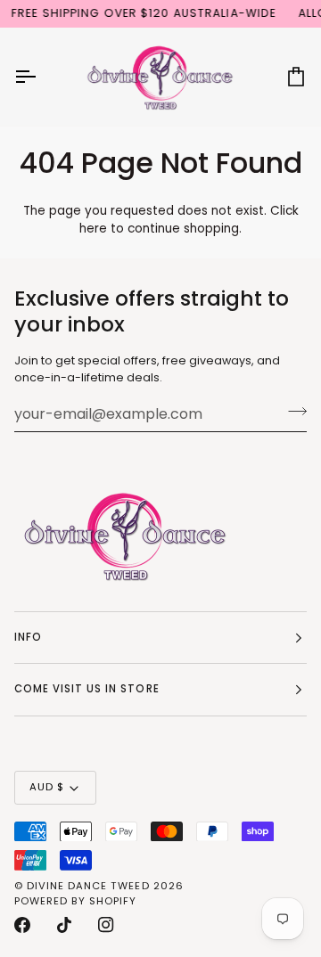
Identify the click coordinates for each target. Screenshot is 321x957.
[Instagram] (106, 925)
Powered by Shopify (75, 901)
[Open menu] (41, 77)
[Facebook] (22, 925)
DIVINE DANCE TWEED (88, 886)
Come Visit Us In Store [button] (87, 689)
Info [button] (28, 637)
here (93, 228)
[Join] (292, 411)
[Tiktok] (64, 925)
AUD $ (46, 787)
